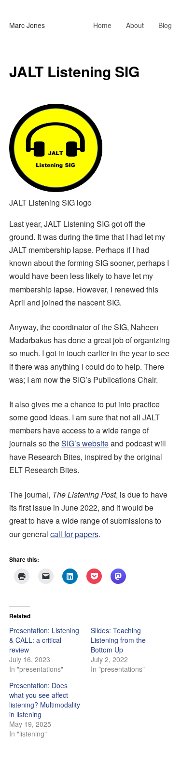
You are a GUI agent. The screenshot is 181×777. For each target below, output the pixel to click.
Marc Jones (27, 25)
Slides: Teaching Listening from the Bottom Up (118, 639)
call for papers (74, 534)
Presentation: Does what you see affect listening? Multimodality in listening (44, 699)
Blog (165, 25)
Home (102, 25)
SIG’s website (85, 443)
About (135, 25)
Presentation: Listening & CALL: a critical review (44, 639)
